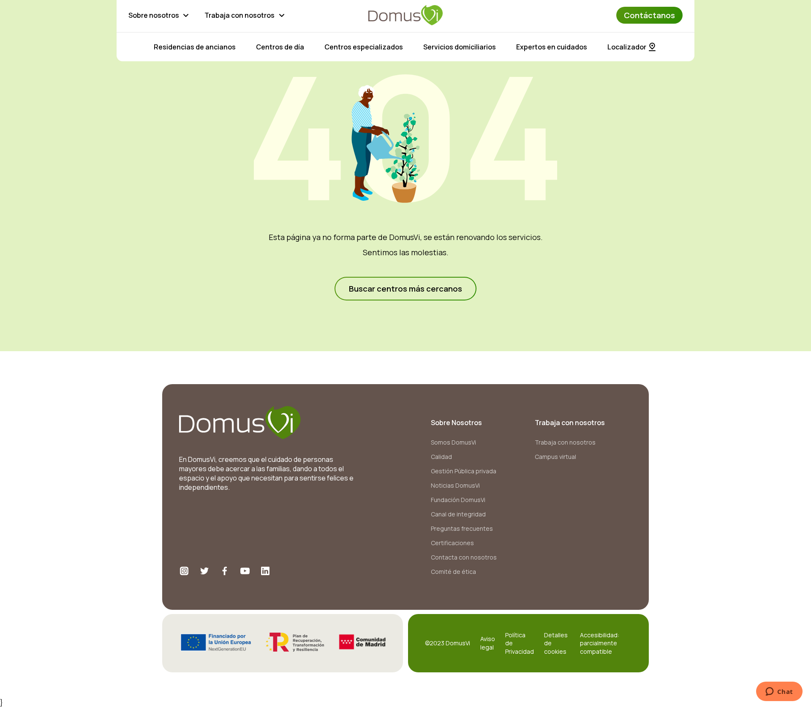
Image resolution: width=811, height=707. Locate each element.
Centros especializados (363, 47)
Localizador (626, 47)
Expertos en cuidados (551, 47)
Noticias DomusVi (455, 485)
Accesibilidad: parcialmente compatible (599, 643)
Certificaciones (452, 543)
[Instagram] (184, 571)
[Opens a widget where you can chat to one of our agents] (779, 692)
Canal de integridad (458, 514)
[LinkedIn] (265, 571)
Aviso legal (487, 643)
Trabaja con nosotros (239, 15)
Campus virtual (555, 457)
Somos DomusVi (453, 442)
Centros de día (280, 47)
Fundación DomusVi (458, 500)
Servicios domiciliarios (459, 47)
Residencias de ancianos (195, 47)
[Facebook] (225, 571)
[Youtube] (245, 571)
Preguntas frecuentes (462, 528)
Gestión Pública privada (463, 471)
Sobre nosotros (153, 15)
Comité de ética (453, 572)
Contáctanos (649, 15)
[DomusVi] (405, 15)
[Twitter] (204, 571)
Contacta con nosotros (464, 557)
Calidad (441, 457)
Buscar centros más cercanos (405, 288)
